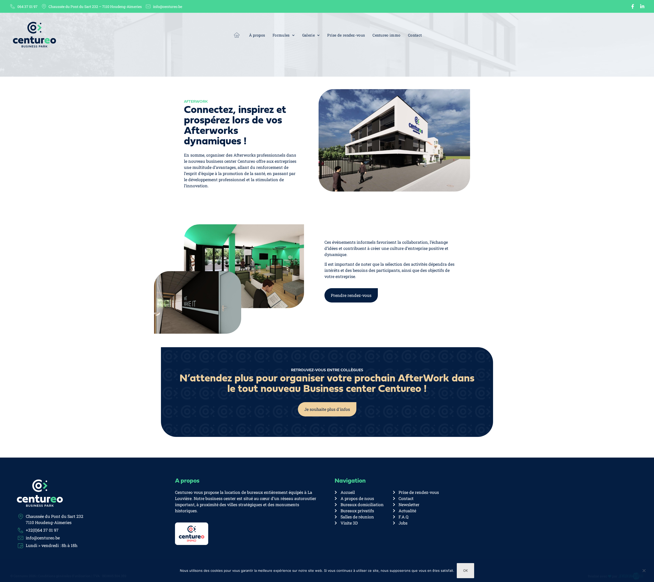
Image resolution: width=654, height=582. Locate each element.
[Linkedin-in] (642, 6)
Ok (465, 570)
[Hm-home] (236, 35)
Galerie (308, 35)
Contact (415, 35)
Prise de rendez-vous (346, 35)
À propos (257, 35)
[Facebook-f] (632, 6)
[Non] (643, 573)
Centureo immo (386, 35)
